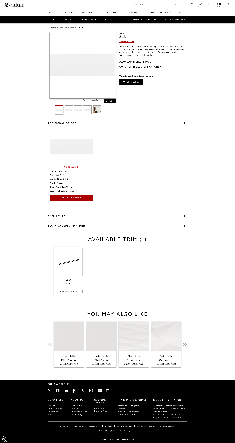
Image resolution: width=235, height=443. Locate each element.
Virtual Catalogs (56, 409)
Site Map (64, 426)
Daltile (53, 28)
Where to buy (132, 82)
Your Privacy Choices (128, 431)
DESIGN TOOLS (70, 13)
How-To (51, 406)
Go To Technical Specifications (140, 66)
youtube (100, 390)
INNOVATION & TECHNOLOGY (144, 20)
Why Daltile (76, 406)
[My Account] (200, 5)
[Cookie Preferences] (5, 439)
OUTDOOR (108, 20)
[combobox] (152, 4)
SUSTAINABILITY (166, 13)
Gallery (111, 101)
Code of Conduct (167, 426)
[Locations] (191, 5)
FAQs (50, 414)
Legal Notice (94, 426)
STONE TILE (66, 20)
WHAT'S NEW (54, 13)
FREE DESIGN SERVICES (107, 13)
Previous (50, 344)
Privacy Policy (78, 426)
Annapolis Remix (67, 28)
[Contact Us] (183, 5)
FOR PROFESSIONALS (130, 13)
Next (184, 344)
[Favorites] (209, 5)
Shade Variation (57, 187)
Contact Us (99, 408)
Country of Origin (58, 191)
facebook (75, 390)
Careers (74, 409)
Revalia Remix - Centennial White (168, 409)
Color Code (55, 171)
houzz (66, 390)
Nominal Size (56, 179)
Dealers (121, 409)
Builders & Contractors (128, 411)
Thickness (54, 175)
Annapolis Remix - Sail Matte (166, 414)
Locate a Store (101, 411)
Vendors (108, 426)
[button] (175, 4)
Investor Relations (79, 411)
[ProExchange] (228, 5)
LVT (122, 20)
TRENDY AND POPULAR (174, 20)
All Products (53, 411)
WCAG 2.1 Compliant (106, 431)
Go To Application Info (135, 62)
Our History (76, 414)
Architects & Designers (128, 406)
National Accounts (126, 414)
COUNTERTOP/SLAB (87, 20)
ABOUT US (183, 13)
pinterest (58, 390)
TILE (52, 20)
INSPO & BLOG (87, 13)
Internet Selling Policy (146, 426)
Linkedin (108, 390)
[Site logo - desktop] (8, 5)
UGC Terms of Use (124, 426)
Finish (52, 183)
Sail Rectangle (71, 167)
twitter (83, 390)
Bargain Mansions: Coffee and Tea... (169, 417)
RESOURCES (149, 13)
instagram (91, 390)
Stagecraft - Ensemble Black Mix (167, 406)
